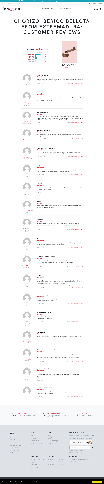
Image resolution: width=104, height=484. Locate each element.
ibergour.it (60, 464)
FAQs (49, 435)
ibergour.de (50, 466)
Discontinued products (36, 467)
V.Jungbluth (27, 121)
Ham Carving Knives (36, 440)
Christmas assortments (36, 443)
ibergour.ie (60, 462)
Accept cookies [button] (97, 481)
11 (45, 54)
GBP (100, 3)
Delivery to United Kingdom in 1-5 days (11, 3)
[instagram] (15, 453)
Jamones (33, 435)
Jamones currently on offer (75, 452)
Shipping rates (22, 413)
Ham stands (34, 438)
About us (12, 436)
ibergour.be (50, 461)
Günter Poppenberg (27, 102)
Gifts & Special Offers (36, 466)
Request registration (74, 461)
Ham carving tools (66, 9)
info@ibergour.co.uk (14, 450)
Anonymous (27, 139)
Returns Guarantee (53, 413)
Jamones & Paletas (47, 9)
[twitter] (10, 453)
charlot (27, 397)
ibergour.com (51, 464)
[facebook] (12, 453)
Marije (27, 304)
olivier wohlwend (27, 210)
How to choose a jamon (53, 440)
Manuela (27, 248)
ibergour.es (60, 459)
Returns (49, 438)
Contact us (85, 413)
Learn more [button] (42, 481)
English (93, 3)
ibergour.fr (60, 461)
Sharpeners (34, 442)
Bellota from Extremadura (69, 65)
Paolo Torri (27, 157)
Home (28, 15)
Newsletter (12, 439)
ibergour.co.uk (51, 462)
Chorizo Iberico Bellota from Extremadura (40, 15)
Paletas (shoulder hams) (37, 437)
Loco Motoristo (26, 266)
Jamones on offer (35, 464)
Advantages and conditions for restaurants (79, 459)
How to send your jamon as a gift (55, 442)
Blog (11, 437)
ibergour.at (50, 459)
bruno (27, 84)
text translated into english (77, 83)
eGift (32, 462)
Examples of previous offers (76, 450)
